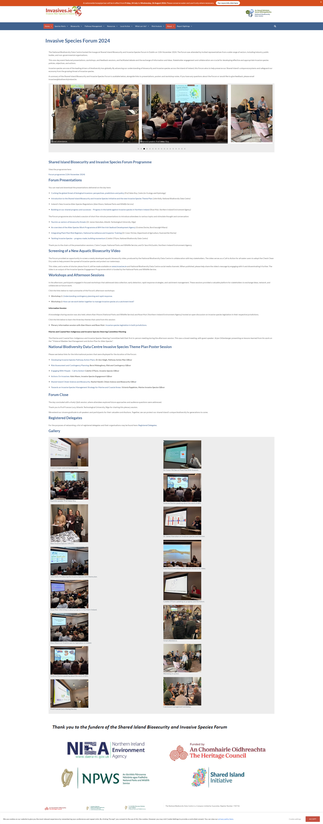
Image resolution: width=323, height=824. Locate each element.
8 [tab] (158, 148)
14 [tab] (176, 148)
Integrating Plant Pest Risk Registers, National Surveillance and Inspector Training (86, 233)
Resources (111, 26)
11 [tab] (167, 148)
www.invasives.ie (119, 266)
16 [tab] (182, 148)
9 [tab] (161, 148)
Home (47, 26)
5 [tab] (150, 148)
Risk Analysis (157, 26)
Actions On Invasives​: (60, 376)
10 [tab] (164, 148)
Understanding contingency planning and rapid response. (87, 296)
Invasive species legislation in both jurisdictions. (126, 325)
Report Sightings (183, 26)
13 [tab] (173, 148)
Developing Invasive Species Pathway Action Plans (73, 360)
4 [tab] (147, 148)
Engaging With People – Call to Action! (68, 371)
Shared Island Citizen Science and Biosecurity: (71, 381)
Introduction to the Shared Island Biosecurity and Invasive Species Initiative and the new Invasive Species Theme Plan (102, 198)
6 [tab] (153, 148)
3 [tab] (144, 148)
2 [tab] (141, 148)
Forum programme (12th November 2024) (67, 174)
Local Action (125, 26)
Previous (53, 115)
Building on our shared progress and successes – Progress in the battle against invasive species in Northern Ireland (100, 209)
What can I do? (141, 26)
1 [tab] (138, 148)
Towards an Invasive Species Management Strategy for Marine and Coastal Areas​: (86, 387)
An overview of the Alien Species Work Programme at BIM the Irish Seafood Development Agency (93, 227)
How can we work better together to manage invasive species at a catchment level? (98, 301)
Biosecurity (75, 26)
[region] (161, 818)
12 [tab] (170, 148)
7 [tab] (155, 148)
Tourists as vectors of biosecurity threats (68, 222)
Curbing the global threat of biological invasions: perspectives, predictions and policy (87, 193)
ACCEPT (312, 819)
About (169, 26)
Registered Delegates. (147, 425)
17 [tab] (184, 148)
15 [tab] (179, 148)
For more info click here (228, 3)
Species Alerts (60, 26)
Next (269, 115)
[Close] (321, 2)
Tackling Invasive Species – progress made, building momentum (78, 238)
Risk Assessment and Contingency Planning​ (70, 365)
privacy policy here (225, 819)
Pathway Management (93, 26)
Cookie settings (295, 819)
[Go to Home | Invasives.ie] (63, 11)
